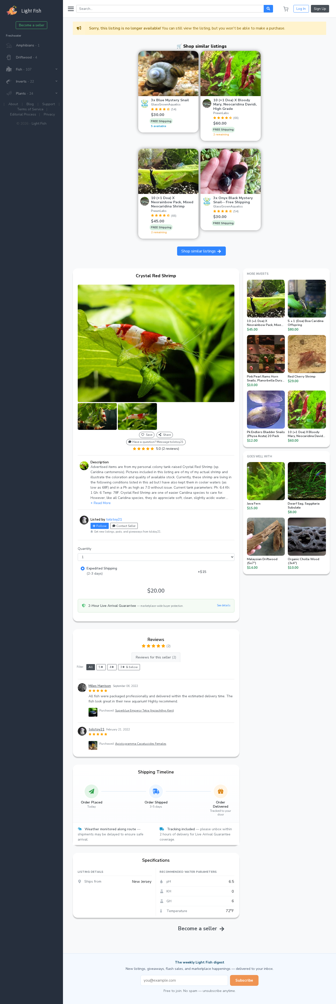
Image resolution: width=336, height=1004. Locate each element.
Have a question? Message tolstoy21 (157, 442)
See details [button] (223, 605)
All (91, 667)
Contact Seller (126, 526)
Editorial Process (23, 114)
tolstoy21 (114, 519)
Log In (301, 8)
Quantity (84, 548)
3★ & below (129, 667)
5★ (101, 667)
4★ (111, 667)
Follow (101, 526)
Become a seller (31, 25)
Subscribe (244, 980)
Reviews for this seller (156, 657)
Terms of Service (30, 109)
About (13, 104)
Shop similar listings (199, 251)
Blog (30, 104)
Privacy (49, 114)
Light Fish (39, 123)
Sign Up (320, 8)
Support (48, 104)
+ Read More (101, 503)
